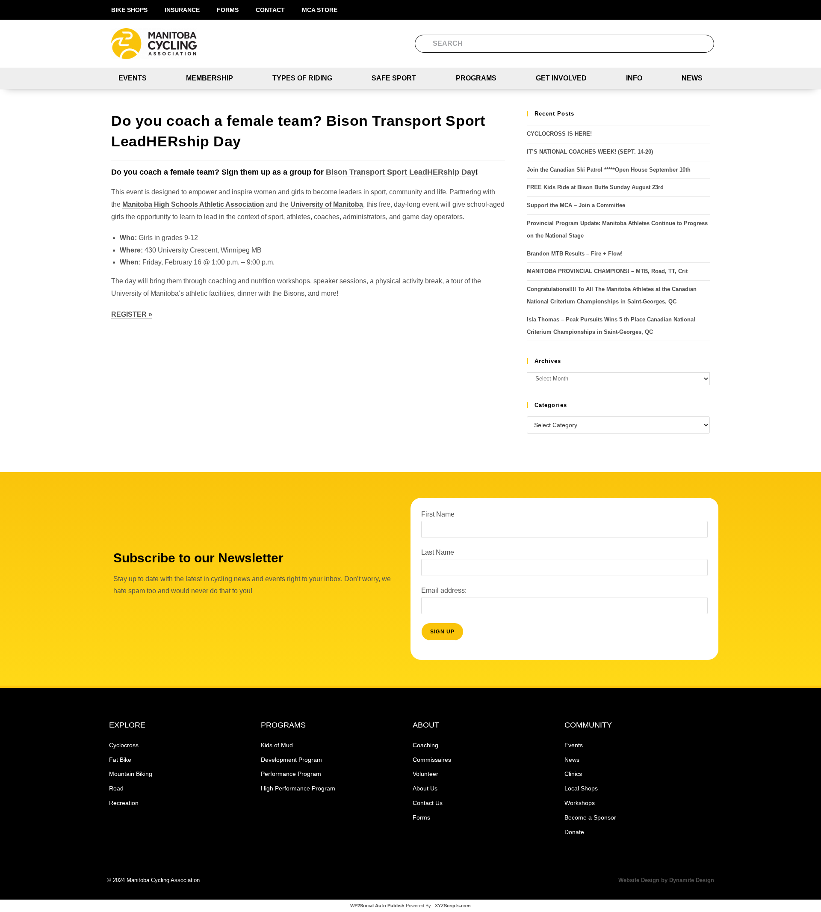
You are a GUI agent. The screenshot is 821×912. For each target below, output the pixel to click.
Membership (209, 78)
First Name (438, 514)
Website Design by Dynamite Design (666, 880)
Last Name (437, 552)
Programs (476, 78)
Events (132, 78)
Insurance (182, 9)
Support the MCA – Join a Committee (576, 205)
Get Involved (561, 78)
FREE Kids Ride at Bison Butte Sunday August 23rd (595, 187)
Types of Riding (302, 78)
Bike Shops (129, 9)
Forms (228, 9)
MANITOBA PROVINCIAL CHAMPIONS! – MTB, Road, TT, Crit (607, 271)
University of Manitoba (326, 204)
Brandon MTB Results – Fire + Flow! (575, 253)
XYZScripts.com (453, 905)
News (692, 78)
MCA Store (319, 9)
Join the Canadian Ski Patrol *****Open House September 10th (609, 169)
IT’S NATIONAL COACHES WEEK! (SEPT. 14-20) (590, 152)
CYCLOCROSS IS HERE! (559, 134)
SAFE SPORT (394, 78)
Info (634, 78)
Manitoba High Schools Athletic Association (193, 204)
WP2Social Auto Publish (377, 905)
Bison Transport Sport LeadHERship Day (400, 172)
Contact (270, 9)
